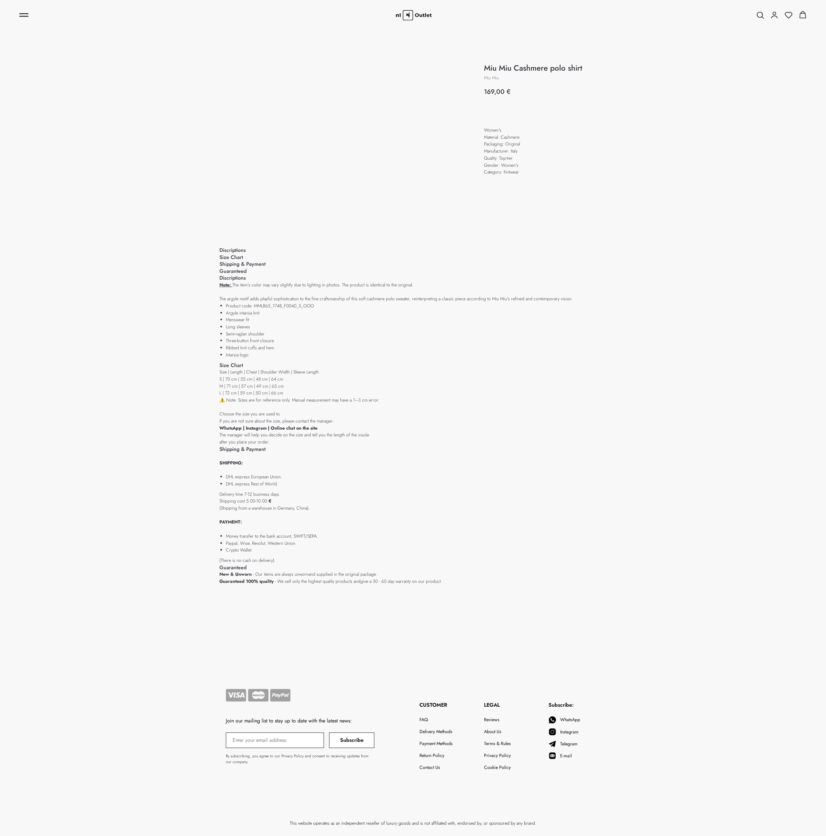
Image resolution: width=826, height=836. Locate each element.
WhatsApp (230, 428)
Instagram (257, 428)
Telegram (569, 744)
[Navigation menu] (23, 15)
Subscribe (352, 740)
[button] (760, 15)
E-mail (566, 755)
